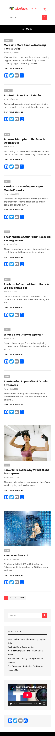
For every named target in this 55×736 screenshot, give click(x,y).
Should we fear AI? (16, 555)
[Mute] (40, 703)
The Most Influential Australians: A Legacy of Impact (26, 286)
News (7, 134)
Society (8, 40)
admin (6, 53)
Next (22, 598)
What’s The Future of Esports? (23, 334)
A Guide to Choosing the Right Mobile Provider (23, 188)
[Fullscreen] (44, 703)
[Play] (11, 703)
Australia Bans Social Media (22, 95)
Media (7, 181)
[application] (27, 695)
